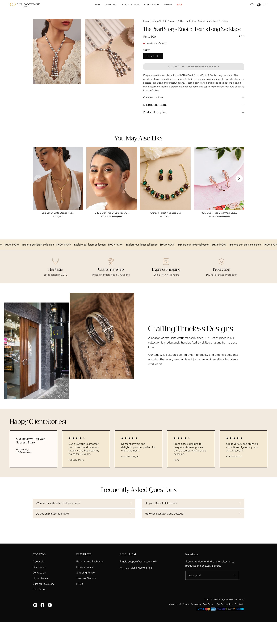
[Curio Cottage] (25, 5)
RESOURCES (84, 554)
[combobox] (193, 83)
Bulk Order (39, 589)
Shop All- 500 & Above (164, 21)
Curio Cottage (219, 599)
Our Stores (39, 567)
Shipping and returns (155, 105)
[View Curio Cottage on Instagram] (35, 605)
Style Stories (40, 578)
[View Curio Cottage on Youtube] (49, 605)
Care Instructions (153, 97)
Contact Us (39, 572)
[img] (241, 36)
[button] (110, 5)
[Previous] (38, 178)
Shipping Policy (85, 572)
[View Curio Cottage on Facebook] (42, 605)
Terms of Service (86, 578)
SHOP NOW (39, 244)
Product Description (154, 112)
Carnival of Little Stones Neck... (58, 212)
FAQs (79, 583)
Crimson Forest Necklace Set (165, 212)
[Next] (239, 178)
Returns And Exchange (90, 561)
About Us (38, 561)
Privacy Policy (84, 567)
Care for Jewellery (43, 583)
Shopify (240, 599)
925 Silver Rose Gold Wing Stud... (219, 212)
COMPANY (39, 554)
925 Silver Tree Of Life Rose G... (111, 212)
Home (146, 21)
